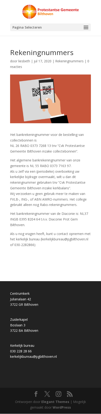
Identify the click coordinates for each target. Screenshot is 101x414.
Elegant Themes (55, 401)
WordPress (62, 407)
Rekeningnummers (69, 61)
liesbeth (24, 61)
